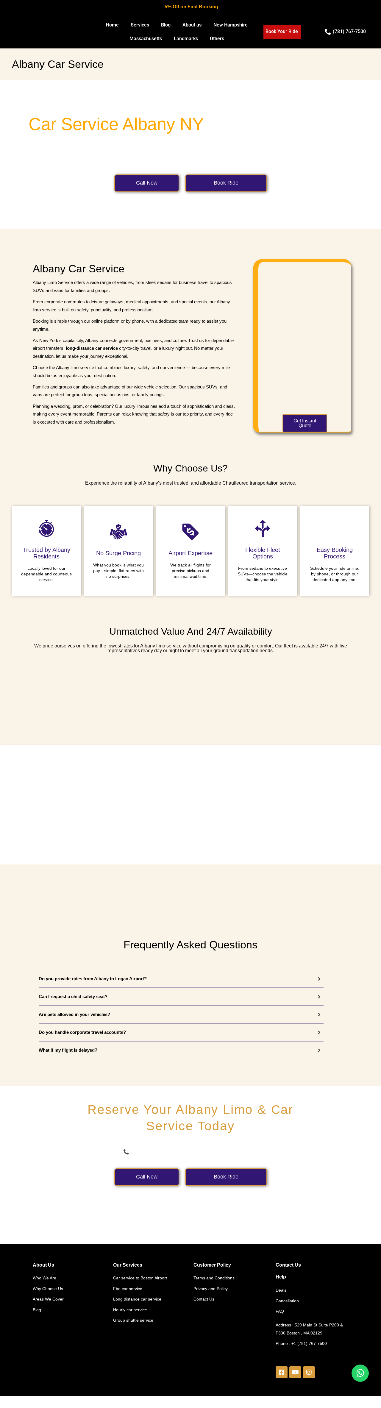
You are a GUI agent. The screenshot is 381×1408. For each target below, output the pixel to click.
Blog (166, 25)
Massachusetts (145, 38)
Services (140, 25)
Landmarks (186, 38)
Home (112, 25)
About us (192, 25)
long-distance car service (92, 348)
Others (217, 38)
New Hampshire (230, 25)
